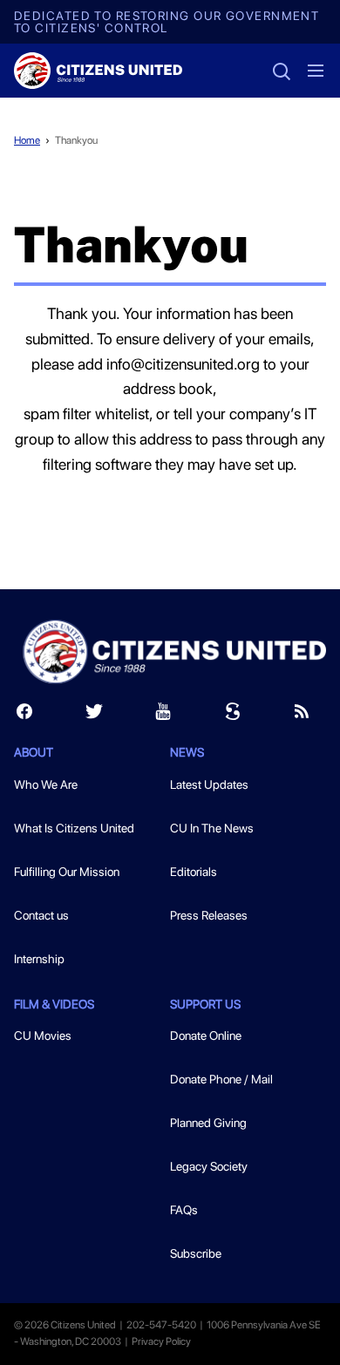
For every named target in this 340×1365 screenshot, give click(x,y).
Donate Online (205, 1035)
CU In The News (212, 828)
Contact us (41, 915)
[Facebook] (24, 715)
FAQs (184, 1210)
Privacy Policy (161, 1341)
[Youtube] (163, 715)
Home (27, 140)
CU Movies (42, 1035)
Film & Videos (54, 1004)
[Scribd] (232, 715)
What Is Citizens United (74, 828)
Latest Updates (209, 784)
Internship (39, 959)
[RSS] (301, 715)
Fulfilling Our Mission (66, 872)
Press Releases (209, 915)
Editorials (193, 872)
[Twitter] (94, 715)
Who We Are (46, 784)
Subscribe (195, 1253)
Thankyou (76, 140)
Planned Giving (208, 1123)
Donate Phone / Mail (221, 1079)
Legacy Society (209, 1166)
